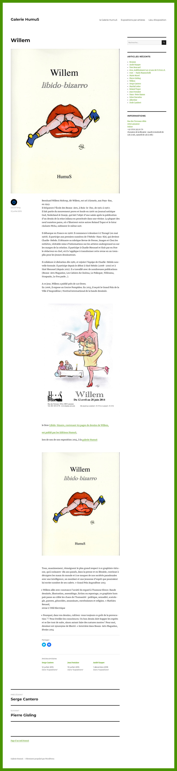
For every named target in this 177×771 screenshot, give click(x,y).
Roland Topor (135, 89)
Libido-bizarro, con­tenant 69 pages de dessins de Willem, (79, 425)
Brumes (132, 62)
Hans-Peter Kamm (137, 94)
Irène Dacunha (135, 97)
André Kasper (98, 663)
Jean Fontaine (73, 663)
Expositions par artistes (133, 20)
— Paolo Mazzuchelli (140, 73)
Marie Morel (134, 75)
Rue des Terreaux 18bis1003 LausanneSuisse (136, 124)
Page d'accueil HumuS (20, 741)
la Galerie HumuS (108, 20)
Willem (132, 81)
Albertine (133, 100)
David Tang (15, 208)
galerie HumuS (89, 439)
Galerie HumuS (25, 19)
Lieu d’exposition (157, 20)
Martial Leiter (135, 86)
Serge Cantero (48, 663)
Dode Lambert (135, 103)
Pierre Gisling (135, 78)
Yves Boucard (134, 67)
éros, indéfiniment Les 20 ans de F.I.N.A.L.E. (147, 70)
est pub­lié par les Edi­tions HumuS (59, 432)
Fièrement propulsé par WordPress (40, 759)
